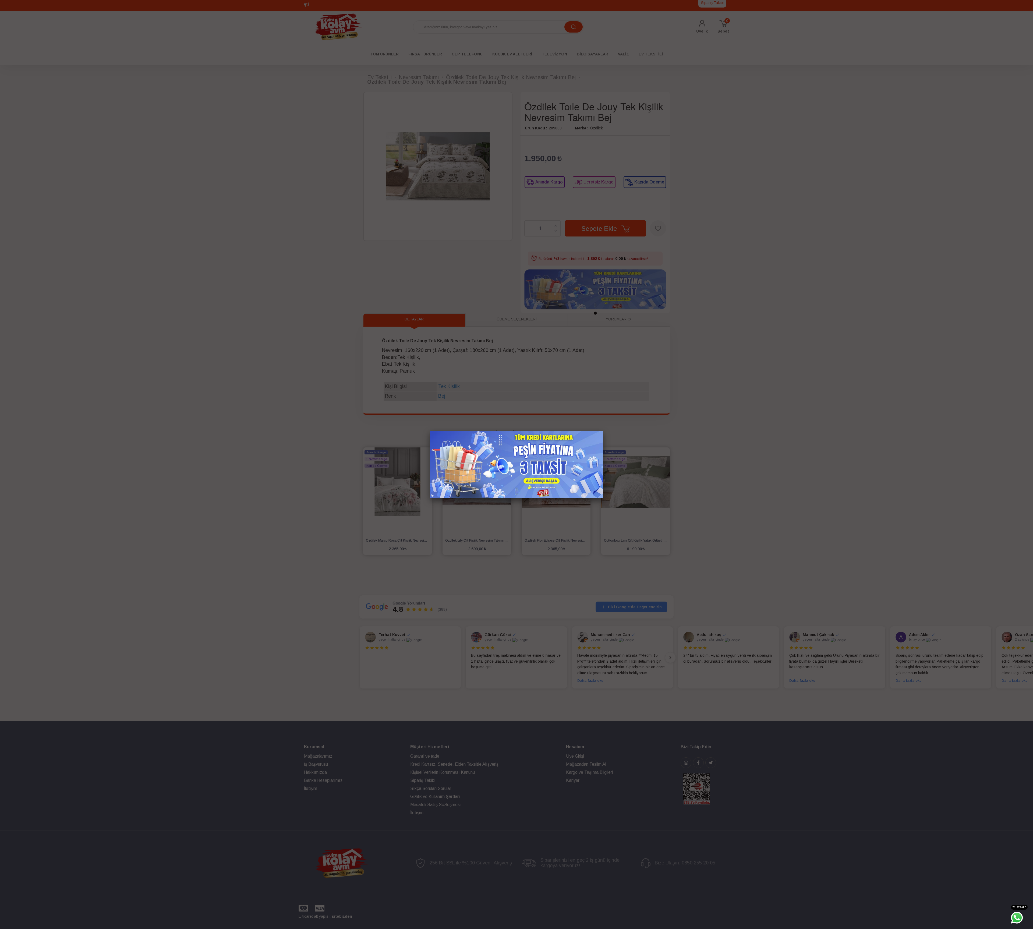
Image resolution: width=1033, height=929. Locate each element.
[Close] (603, 431)
